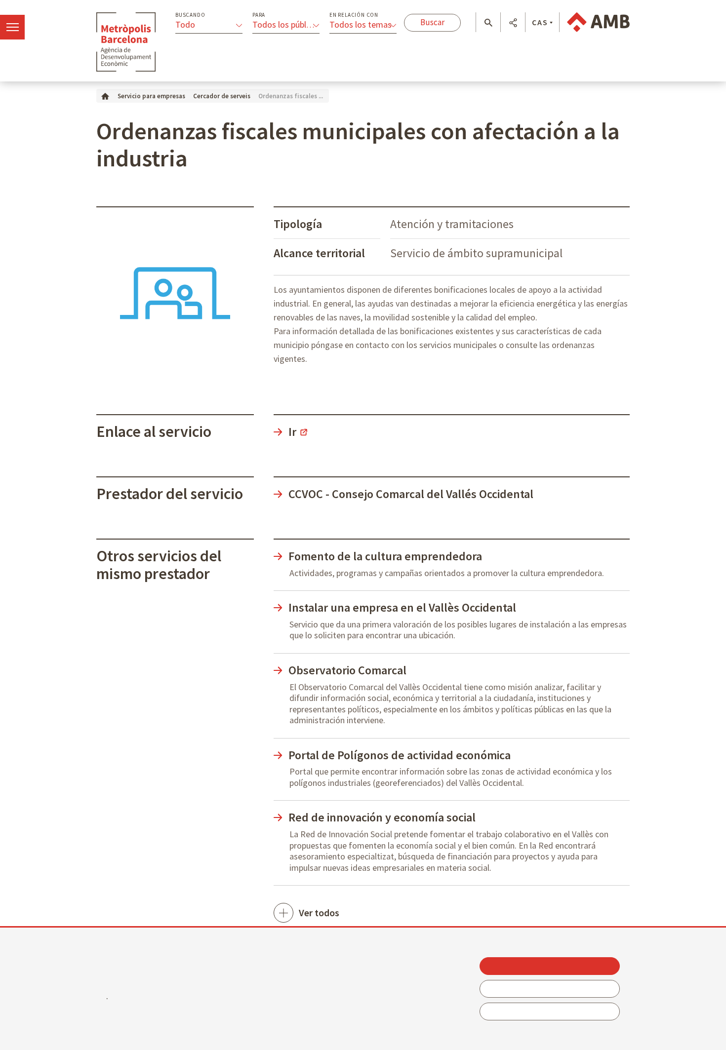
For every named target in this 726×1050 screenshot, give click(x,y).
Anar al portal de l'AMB (598, 22)
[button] (488, 22)
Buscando (190, 15)
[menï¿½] (12, 27)
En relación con (353, 15)
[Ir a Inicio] (105, 95)
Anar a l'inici (126, 42)
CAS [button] (540, 22)
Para (258, 15)
